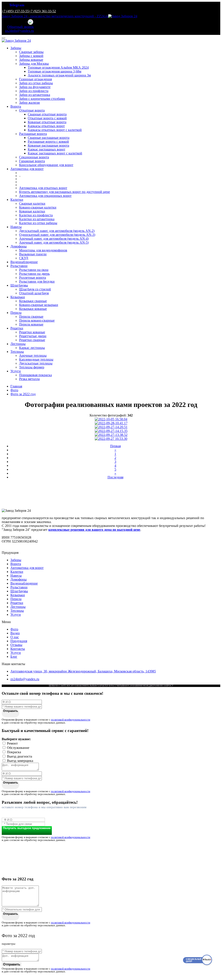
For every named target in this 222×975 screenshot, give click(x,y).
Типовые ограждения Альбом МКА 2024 (58, 67)
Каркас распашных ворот (46, 149)
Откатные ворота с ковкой (47, 118)
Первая (115, 446)
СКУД (23, 258)
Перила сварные (31, 316)
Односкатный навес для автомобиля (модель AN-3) (57, 234)
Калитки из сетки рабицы (38, 223)
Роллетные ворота (32, 277)
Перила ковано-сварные (37, 320)
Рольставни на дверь (34, 273)
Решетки (16, 328)
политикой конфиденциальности (70, 719)
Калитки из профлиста (36, 215)
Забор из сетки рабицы (36, 83)
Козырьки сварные (33, 301)
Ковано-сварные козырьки (38, 305)
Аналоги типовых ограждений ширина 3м (59, 75)
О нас (14, 637)
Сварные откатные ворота (47, 114)
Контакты (17, 649)
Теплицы (17, 351)
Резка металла (29, 379)
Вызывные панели (33, 254)
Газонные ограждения (35, 79)
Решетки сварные (32, 340)
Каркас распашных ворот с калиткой (55, 153)
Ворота (15, 106)
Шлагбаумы (19, 285)
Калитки (16, 199)
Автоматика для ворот (27, 169)
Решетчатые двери (32, 336)
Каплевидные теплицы (36, 359)
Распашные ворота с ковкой (48, 141)
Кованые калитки (32, 211)
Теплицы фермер (31, 367)
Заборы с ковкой (31, 56)
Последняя (115, 477)
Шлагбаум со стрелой (35, 289)
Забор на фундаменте (35, 87)
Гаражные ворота (32, 161)
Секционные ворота (34, 157)
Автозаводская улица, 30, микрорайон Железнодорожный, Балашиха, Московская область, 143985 (83, 671)
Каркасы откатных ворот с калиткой (55, 130)
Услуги (15, 371)
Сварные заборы (31, 52)
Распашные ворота (33, 134)
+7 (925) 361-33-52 (42, 11)
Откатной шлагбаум (34, 293)
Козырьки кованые (33, 309)
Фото (14, 629)
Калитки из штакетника (36, 219)
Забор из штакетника (34, 95)
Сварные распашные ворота (48, 137)
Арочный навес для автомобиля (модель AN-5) (54, 242)
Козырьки (17, 297)
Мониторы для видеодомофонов (43, 250)
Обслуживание (18, 748)
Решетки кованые (32, 332)
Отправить (10, 711)
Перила (15, 312)
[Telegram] (31, 22)
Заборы (15, 48)
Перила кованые (31, 324)
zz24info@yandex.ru (24, 679)
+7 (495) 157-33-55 (15, 11)
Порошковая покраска (35, 375)
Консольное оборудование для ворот (46, 165)
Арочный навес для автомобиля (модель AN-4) (54, 238)
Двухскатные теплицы (35, 363)
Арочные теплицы (33, 355)
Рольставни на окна (33, 270)
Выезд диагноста (19, 756)
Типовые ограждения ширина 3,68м (54, 71)
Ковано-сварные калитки (37, 207)
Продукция (18, 641)
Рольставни (19, 266)
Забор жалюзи (29, 102)
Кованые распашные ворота (48, 145)
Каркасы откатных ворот (46, 126)
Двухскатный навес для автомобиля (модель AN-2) (57, 231)
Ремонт (12, 743)
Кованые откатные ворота (47, 122)
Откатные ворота (32, 110)
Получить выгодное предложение (27, 828)
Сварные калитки (32, 203)
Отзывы (16, 645)
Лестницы (18, 344)
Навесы (16, 227)
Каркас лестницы (32, 348)
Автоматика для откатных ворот (43, 188)
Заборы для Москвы (34, 63)
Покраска (14, 752)
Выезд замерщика (20, 761)
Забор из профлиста (33, 91)
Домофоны (18, 246)
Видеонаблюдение (24, 262)
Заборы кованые (31, 60)
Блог (13, 656)
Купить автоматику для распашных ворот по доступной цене (64, 192)
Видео (15, 633)
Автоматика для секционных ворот (45, 196)
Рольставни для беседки (37, 281)
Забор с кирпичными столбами (42, 98)
